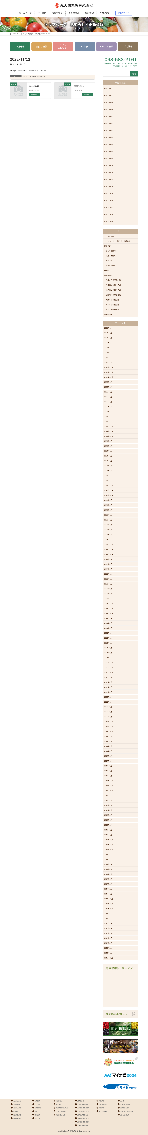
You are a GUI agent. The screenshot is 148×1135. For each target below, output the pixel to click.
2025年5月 (108, 402)
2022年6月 (108, 574)
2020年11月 (108, 667)
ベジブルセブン (124, 1114)
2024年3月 (108, 471)
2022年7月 (108, 569)
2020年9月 (108, 677)
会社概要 (37, 1100)
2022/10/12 (34, 86)
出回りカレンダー (63, 46)
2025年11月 (108, 372)
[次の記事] (62, 92)
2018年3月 (108, 825)
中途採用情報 (111, 256)
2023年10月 (108, 495)
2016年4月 (108, 938)
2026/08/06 (108, 179)
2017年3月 (108, 884)
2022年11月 (108, 549)
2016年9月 (108, 913)
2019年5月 (108, 756)
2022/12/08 (78, 86)
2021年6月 (108, 633)
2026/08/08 (108, 165)
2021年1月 (108, 658)
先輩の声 (109, 261)
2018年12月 (108, 781)
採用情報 (128, 46)
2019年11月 (108, 727)
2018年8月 (108, 800)
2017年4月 (108, 879)
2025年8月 (108, 387)
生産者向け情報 (124, 1108)
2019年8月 (108, 741)
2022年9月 (108, 559)
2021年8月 (108, 623)
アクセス (37, 1118)
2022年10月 (108, 554)
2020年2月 (108, 712)
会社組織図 (38, 1108)
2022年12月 (108, 544)
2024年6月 (108, 456)
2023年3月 (108, 530)
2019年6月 (108, 751)
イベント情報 (106, 46)
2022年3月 (108, 589)
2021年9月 (108, 618)
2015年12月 (108, 958)
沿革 (36, 1111)
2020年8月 (108, 682)
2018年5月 (108, 815)
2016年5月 (108, 933)
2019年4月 (108, 761)
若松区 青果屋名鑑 (112, 305)
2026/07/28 (108, 193)
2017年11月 (108, 845)
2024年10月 (108, 436)
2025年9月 (108, 382)
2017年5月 (108, 874)
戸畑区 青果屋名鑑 (112, 300)
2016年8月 (108, 918)
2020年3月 (108, 707)
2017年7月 (108, 864)
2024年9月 (108, 441)
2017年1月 (108, 894)
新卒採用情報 (111, 266)
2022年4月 (108, 584)
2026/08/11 (108, 123)
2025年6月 (108, 397)
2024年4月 (108, 466)
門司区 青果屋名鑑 (112, 310)
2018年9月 (108, 795)
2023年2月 (108, 534)
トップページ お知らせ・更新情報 (34, 76)
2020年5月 (108, 697)
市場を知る (59, 1100)
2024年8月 (108, 446)
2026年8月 (108, 328)
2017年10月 (108, 849)
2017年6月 (108, 869)
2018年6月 (108, 810)
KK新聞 (84, 46)
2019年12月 (108, 722)
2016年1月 (108, 953)
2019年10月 (108, 731)
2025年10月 (108, 377)
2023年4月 (108, 525)
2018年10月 (108, 790)
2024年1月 (108, 480)
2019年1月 (108, 776)
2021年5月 (108, 638)
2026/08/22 (108, 88)
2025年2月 (108, 416)
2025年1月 (108, 421)
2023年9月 (108, 500)
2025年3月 (108, 412)
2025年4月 (108, 407)
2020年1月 (108, 717)
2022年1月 (108, 599)
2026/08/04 (108, 186)
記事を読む (34, 94)
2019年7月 (108, 746)
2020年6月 (108, 692)
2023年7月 (108, 510)
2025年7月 (108, 392)
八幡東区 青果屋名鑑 (113, 280)
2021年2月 (108, 653)
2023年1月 (108, 539)
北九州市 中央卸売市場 (126, 1111)
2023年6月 (108, 515)
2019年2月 (108, 771)
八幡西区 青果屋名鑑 (113, 285)
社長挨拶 (37, 1104)
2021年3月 (108, 648)
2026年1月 (108, 362)
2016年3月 (108, 943)
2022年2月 (108, 594)
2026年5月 (108, 343)
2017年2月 (108, 889)
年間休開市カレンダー (62, 1108)
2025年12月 (108, 367)
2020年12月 (108, 663)
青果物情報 (108, 315)
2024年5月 (108, 461)
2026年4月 (108, 348)
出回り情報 (41, 46)
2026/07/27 (108, 207)
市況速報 (20, 46)
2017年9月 (108, 854)
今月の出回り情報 (61, 1111)
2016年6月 (108, 928)
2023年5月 (108, 520)
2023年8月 (108, 505)
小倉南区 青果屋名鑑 (113, 295)
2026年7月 (108, 333)
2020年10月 (108, 672)
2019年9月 (108, 736)
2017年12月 (108, 840)
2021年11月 (108, 608)
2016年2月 (108, 948)
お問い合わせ (17, 1118)
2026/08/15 (108, 102)
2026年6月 (108, 338)
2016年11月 (108, 904)
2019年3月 (108, 766)
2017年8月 (108, 859)
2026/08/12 (108, 116)
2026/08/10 (108, 137)
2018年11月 (108, 786)
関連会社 (37, 1114)
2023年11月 (108, 490)
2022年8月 (108, 564)
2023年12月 (108, 485)
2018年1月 (108, 835)
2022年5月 (108, 579)
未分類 (106, 270)
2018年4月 (108, 820)
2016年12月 (108, 899)
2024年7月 (108, 451)
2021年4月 (108, 643)
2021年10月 (108, 613)
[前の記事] (18, 92)
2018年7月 (108, 805)
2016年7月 (108, 923)
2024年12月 (108, 426)
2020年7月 (108, 687)
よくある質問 (111, 251)
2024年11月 (108, 431)
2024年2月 (108, 475)
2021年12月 (108, 603)
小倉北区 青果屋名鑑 (113, 290)
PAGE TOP (142, 1099)
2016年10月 (108, 909)
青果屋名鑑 (108, 275)
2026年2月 (108, 357)
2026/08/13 (108, 109)
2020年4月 (108, 702)
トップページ (17, 1100)
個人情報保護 (17, 1114)
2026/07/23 (108, 214)
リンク (122, 1100)
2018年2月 (108, 830)
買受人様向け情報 (125, 1104)
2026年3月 (108, 352)
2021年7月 (108, 628)
